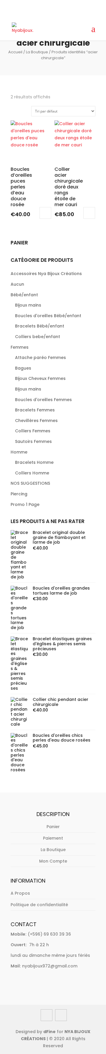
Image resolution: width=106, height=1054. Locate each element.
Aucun (17, 284)
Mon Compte (53, 861)
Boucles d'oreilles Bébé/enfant (48, 316)
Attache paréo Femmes (40, 357)
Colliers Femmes (32, 431)
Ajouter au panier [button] (45, 213)
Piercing (19, 494)
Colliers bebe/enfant (37, 337)
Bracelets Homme (34, 462)
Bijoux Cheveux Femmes (40, 378)
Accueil (15, 52)
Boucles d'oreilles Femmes (43, 400)
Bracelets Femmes (35, 410)
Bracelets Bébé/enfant (39, 326)
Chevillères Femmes (36, 420)
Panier (53, 827)
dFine (49, 1032)
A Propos (20, 893)
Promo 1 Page (25, 504)
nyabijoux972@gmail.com (49, 966)
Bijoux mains (28, 305)
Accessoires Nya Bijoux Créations (46, 274)
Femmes (20, 347)
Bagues (23, 368)
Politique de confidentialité (39, 905)
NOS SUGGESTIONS (30, 483)
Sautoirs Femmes (33, 441)
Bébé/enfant (24, 295)
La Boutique (37, 52)
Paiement (53, 838)
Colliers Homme (32, 473)
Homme (19, 452)
